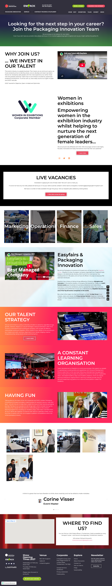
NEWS (102, 12)
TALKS (90, 12)
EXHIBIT (95, 12)
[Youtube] (11, 563)
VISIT (74, 12)
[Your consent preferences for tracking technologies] (8, 583)
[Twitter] (64, 158)
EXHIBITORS (82, 12)
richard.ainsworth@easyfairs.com (82, 540)
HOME (70, 12)
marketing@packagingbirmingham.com (64, 36)
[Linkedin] (69, 158)
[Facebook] (6, 563)
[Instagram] (59, 158)
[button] (78, 6)
